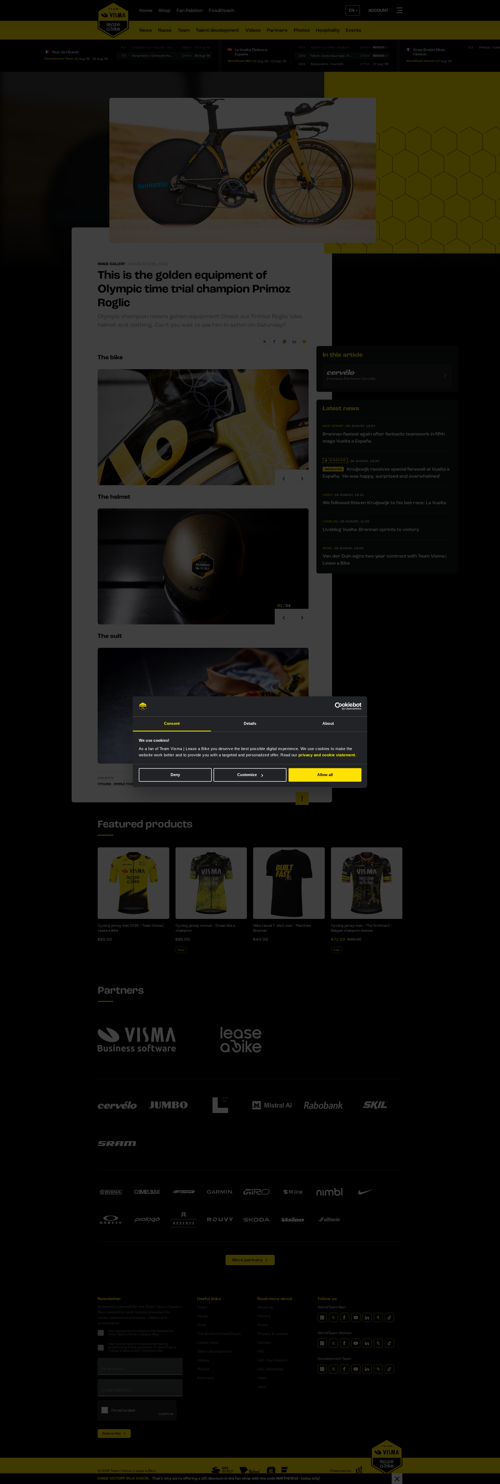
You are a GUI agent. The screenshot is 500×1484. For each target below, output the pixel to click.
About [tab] (328, 723)
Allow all (325, 775)
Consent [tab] (172, 723)
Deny (175, 775)
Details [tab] (250, 723)
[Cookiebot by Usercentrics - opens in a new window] (338, 706)
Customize (247, 775)
